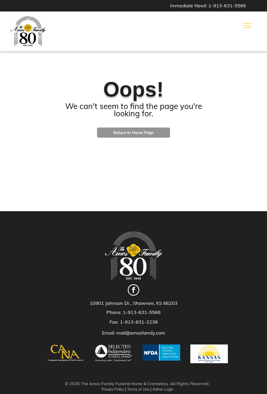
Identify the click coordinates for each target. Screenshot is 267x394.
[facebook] (133, 290)
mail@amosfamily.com (140, 333)
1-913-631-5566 (227, 6)
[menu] (247, 25)
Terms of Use (138, 389)
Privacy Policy (112, 389)
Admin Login (163, 389)
